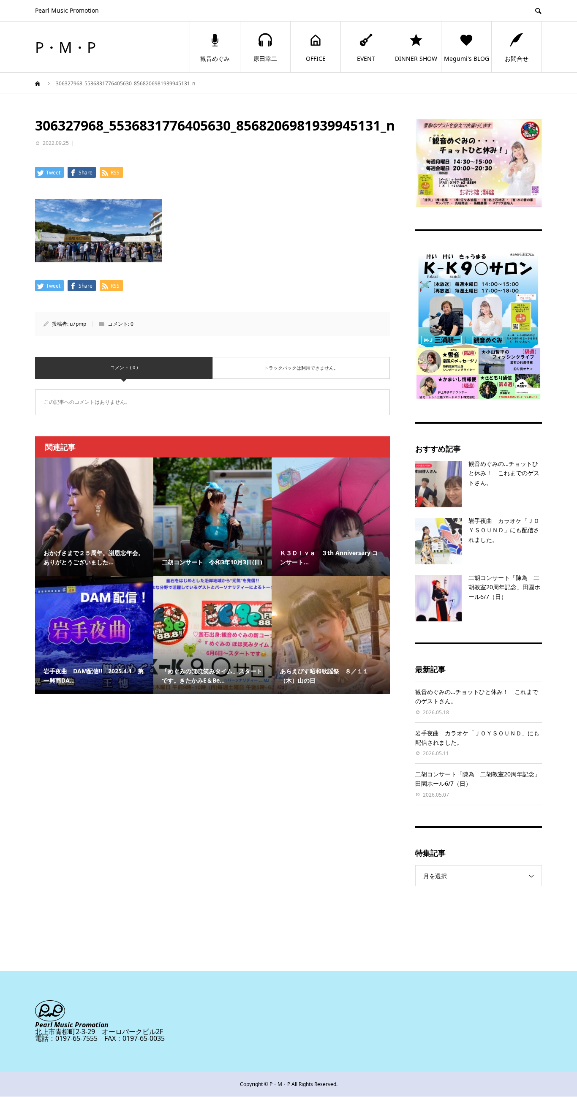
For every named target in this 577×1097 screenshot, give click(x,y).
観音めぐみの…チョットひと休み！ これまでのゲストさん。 (503, 473)
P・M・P (65, 47)
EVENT (366, 58)
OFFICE (316, 58)
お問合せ (516, 58)
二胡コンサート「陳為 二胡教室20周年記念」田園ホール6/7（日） (504, 587)
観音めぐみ (215, 58)
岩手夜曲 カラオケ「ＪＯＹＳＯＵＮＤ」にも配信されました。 (503, 530)
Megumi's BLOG (466, 58)
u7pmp (78, 323)
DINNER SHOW (416, 58)
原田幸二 (265, 58)
